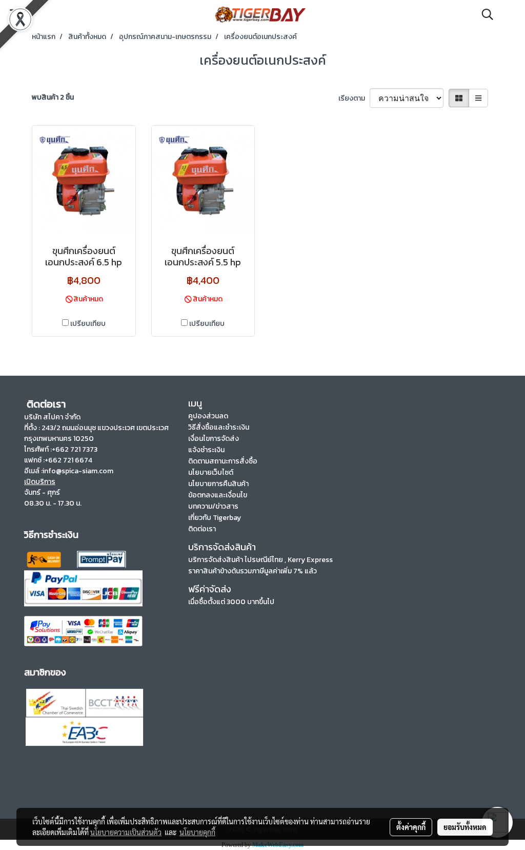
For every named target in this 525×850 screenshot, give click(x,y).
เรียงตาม (354, 98)
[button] (484, 14)
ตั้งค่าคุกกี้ (411, 827)
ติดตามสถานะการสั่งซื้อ (222, 461)
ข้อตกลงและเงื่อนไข (217, 495)
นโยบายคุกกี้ (197, 832)
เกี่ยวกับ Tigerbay (214, 517)
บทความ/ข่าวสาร (213, 506)
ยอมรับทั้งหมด (465, 827)
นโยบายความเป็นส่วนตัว (125, 832)
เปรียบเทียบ (88, 323)
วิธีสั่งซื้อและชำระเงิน (218, 427)
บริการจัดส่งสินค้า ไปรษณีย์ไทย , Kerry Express (260, 559)
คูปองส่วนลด (208, 416)
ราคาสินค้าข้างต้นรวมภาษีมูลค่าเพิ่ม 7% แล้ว (252, 571)
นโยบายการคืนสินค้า (218, 483)
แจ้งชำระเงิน (206, 450)
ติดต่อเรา (202, 529)
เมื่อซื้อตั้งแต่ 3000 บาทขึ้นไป (231, 601)
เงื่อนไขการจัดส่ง (213, 438)
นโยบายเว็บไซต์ (210, 472)
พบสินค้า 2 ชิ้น (53, 97)
